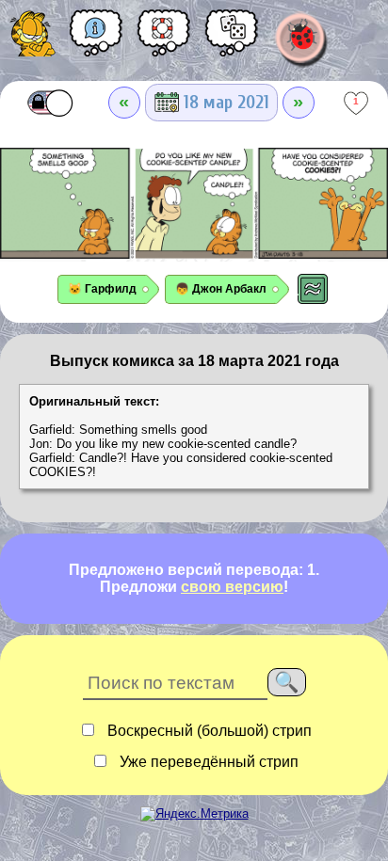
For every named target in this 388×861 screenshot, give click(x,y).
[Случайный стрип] (231, 39)
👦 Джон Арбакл (221, 288)
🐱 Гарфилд (102, 288)
